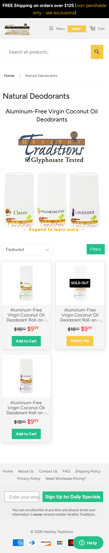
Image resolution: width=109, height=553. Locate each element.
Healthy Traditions (58, 532)
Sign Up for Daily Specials (72, 496)
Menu (60, 29)
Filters (95, 249)
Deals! (77, 29)
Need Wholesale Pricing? (66, 478)
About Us (26, 471)
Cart (101, 29)
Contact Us (48, 471)
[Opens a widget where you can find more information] (88, 543)
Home (9, 76)
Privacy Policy (28, 478)
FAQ (66, 471)
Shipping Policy (88, 471)
